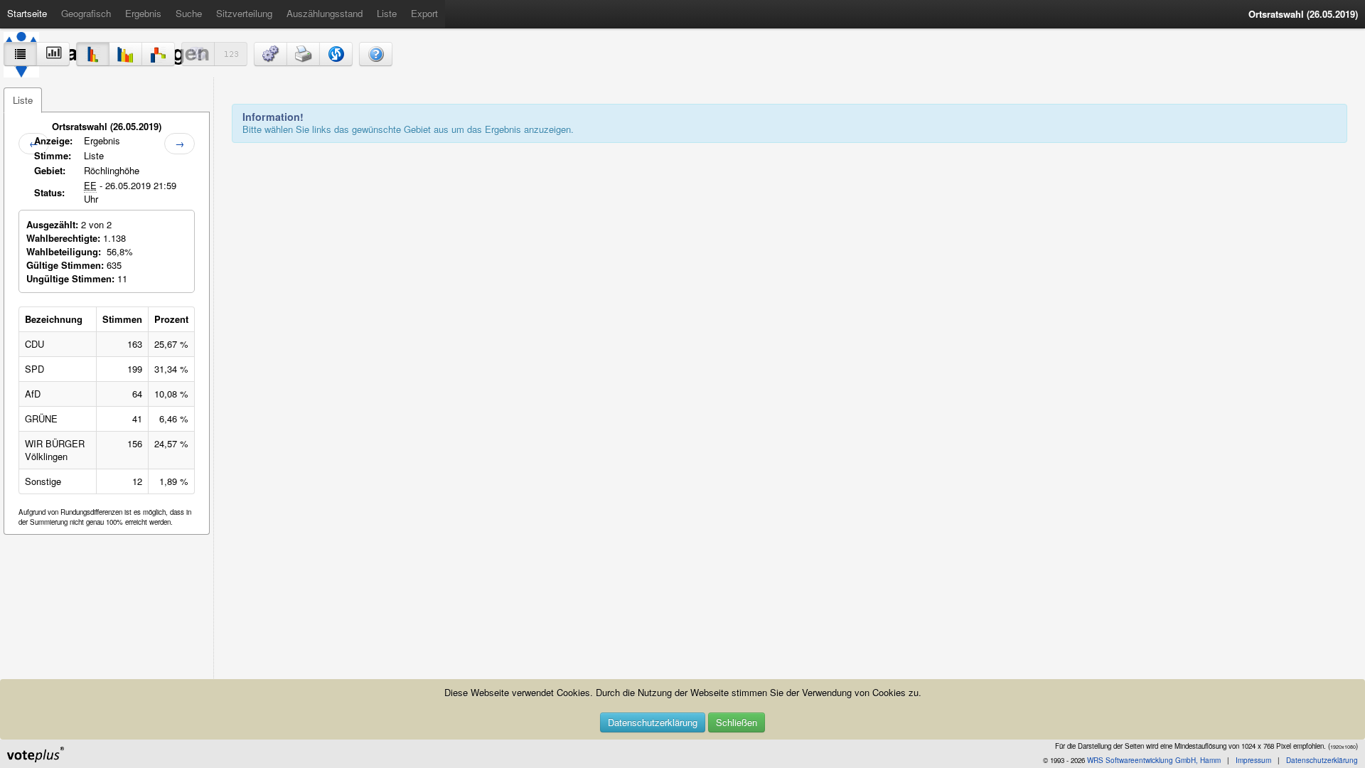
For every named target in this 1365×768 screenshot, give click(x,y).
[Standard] (92, 54)
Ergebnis (143, 13)
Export (424, 13)
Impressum (1253, 760)
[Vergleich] (125, 54)
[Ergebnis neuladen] (336, 54)
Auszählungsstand (325, 13)
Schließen (736, 722)
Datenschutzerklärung (652, 722)
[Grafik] (53, 54)
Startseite (27, 13)
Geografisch (86, 13)
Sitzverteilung (244, 13)
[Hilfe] (375, 54)
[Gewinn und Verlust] (158, 54)
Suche (189, 13)
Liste (387, 13)
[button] (270, 54)
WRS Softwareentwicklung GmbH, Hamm (1154, 760)
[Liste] (20, 54)
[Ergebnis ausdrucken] (303, 54)
